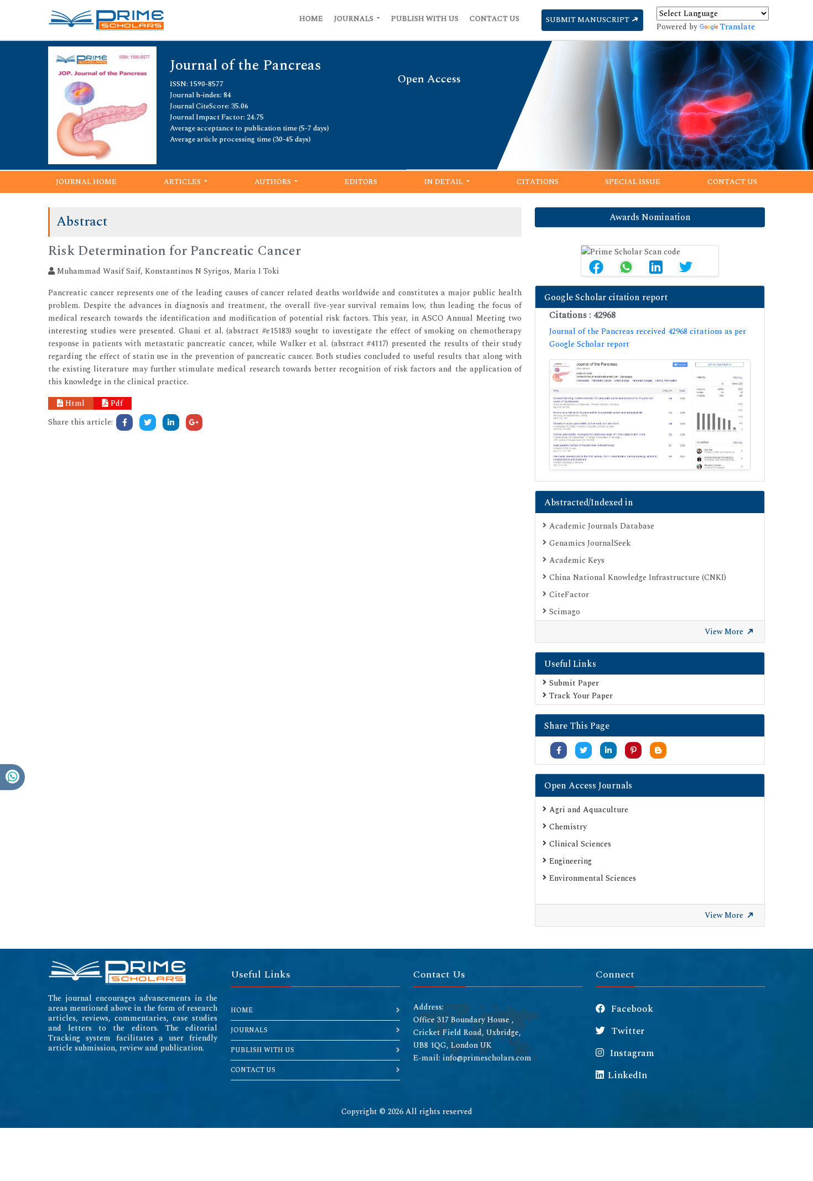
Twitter (626, 1031)
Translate (737, 27)
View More (725, 631)
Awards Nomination (650, 217)
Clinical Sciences (580, 844)
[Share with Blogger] (658, 750)
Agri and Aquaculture (588, 810)
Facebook (631, 1009)
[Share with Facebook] (559, 750)
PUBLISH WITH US (262, 1050)
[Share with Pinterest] (633, 750)
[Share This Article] (596, 267)
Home (311, 18)
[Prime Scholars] (106, 19)
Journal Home (86, 181)
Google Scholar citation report (606, 297)
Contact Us (494, 18)
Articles (183, 181)
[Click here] (124, 422)
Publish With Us (424, 18)
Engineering (570, 861)
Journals (354, 18)
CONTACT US (253, 1070)
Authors (273, 181)
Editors (361, 181)
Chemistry (568, 827)
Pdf (115, 403)
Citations (538, 181)
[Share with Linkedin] (608, 750)
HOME (242, 1010)
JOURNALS (249, 1030)
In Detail (444, 181)
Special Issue (632, 181)
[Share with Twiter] (583, 750)
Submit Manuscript (588, 19)
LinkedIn (627, 1075)
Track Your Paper (581, 696)
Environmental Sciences (592, 878)
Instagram (631, 1053)
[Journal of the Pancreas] (102, 104)
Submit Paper (574, 683)
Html (74, 403)
